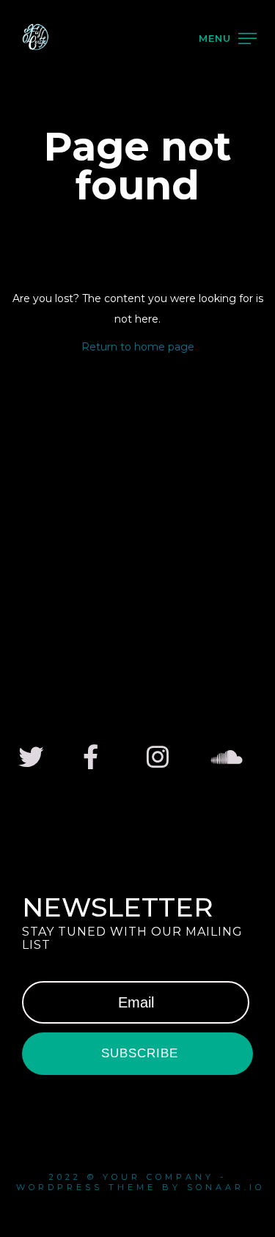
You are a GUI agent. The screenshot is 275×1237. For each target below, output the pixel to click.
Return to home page (137, 346)
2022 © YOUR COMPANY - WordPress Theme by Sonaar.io (137, 1182)
